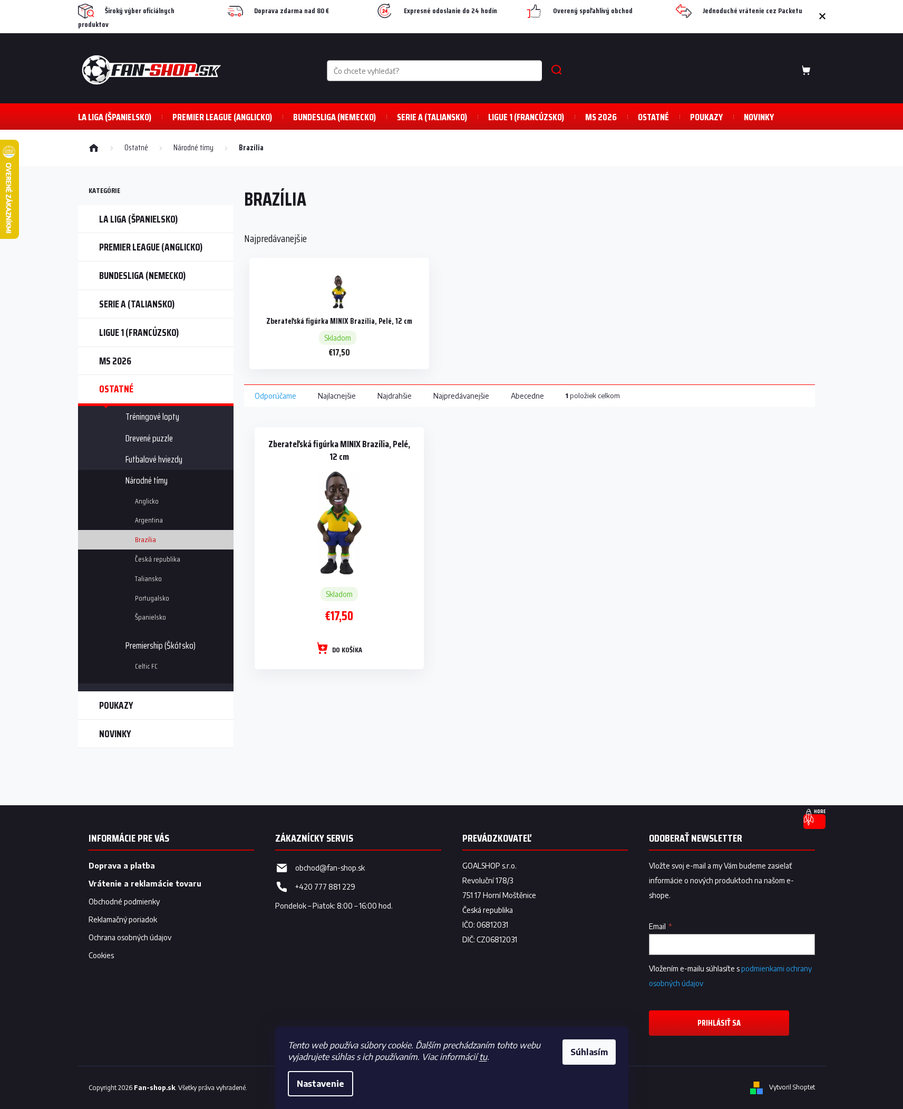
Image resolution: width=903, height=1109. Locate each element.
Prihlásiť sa (719, 1022)
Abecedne (527, 395)
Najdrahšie (394, 395)
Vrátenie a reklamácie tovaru (145, 883)
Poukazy (116, 705)
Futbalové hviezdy (153, 459)
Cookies (101, 955)
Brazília (145, 539)
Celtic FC (146, 666)
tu (483, 1057)
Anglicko (147, 501)
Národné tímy (146, 480)
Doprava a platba (122, 865)
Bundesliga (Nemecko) (142, 275)
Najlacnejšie (337, 395)
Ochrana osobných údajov (130, 937)
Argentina (149, 520)
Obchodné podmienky (124, 901)
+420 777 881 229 (325, 886)
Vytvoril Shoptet (792, 1087)
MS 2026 (115, 361)
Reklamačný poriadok (123, 919)
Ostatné (116, 389)
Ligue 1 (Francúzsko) (139, 332)
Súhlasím (589, 1052)
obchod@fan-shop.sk (330, 867)
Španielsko (150, 617)
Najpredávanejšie (461, 395)
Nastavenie (320, 1083)
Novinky (115, 733)
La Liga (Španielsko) (138, 219)
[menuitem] (114, 116)
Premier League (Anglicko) (150, 247)
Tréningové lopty (152, 416)
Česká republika (157, 559)
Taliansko (148, 578)
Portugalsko (152, 598)
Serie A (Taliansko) (136, 304)
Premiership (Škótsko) (160, 645)
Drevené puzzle (149, 438)
